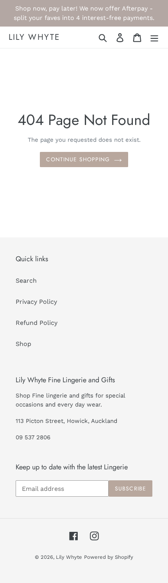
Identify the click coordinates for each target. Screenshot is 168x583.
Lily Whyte (34, 37)
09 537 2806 (33, 437)
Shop (23, 344)
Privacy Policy (36, 301)
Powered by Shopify (108, 557)
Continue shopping (78, 159)
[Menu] (154, 37)
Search (26, 280)
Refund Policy (36, 322)
